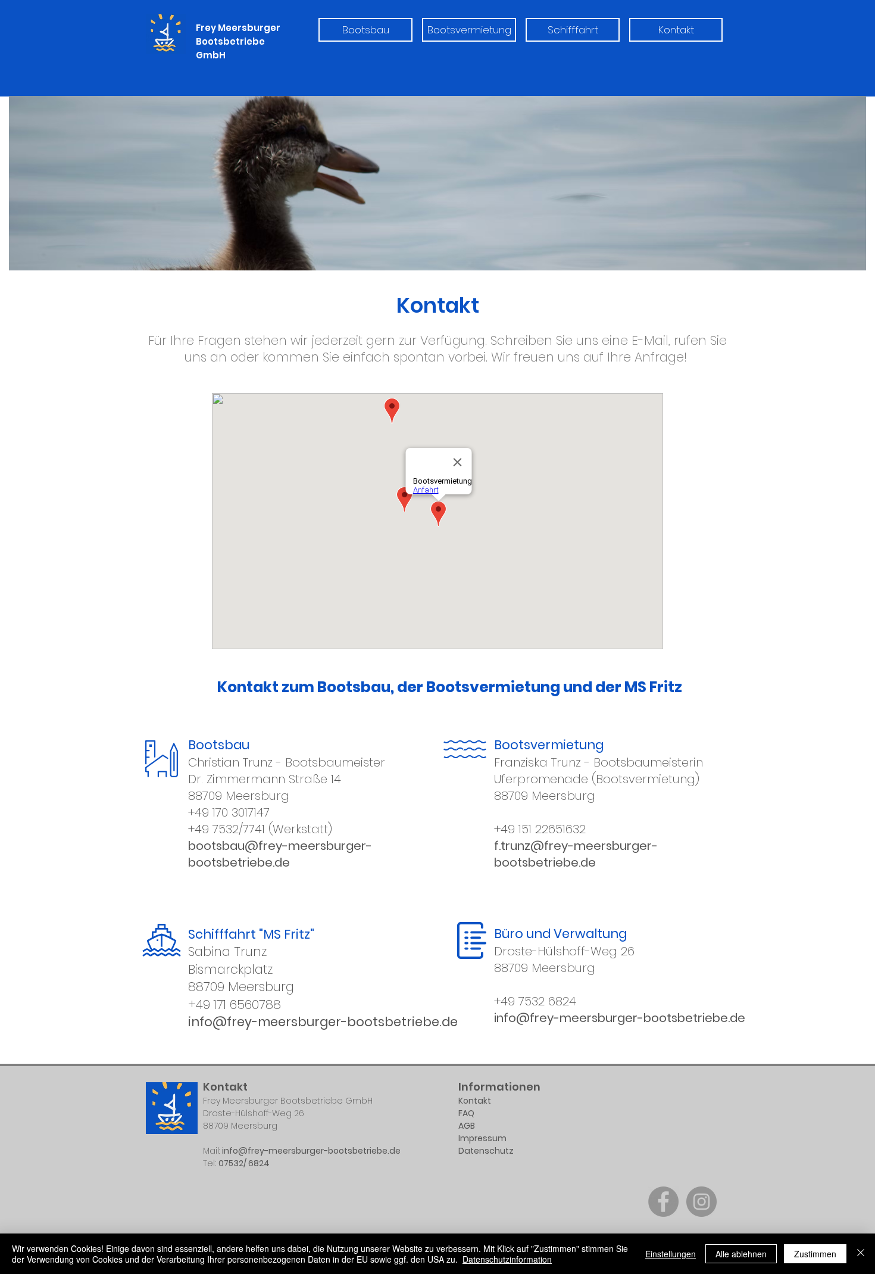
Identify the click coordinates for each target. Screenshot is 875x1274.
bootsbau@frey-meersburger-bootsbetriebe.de (280, 854)
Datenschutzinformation (507, 1259)
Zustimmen (815, 1254)
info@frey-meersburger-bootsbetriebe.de (324, 1021)
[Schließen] (861, 1253)
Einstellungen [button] (670, 1254)
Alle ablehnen (741, 1254)
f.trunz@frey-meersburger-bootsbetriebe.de (576, 854)
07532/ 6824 (244, 1163)
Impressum (482, 1138)
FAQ (466, 1113)
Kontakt (475, 1101)
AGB (466, 1126)
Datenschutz (486, 1151)
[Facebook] (663, 1201)
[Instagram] (701, 1201)
